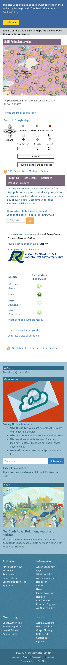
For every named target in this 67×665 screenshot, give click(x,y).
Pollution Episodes (19, 183)
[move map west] (5, 130)
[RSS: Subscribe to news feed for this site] (8, 348)
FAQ (38, 570)
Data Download (44, 626)
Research (41, 581)
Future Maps (10, 578)
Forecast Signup (45, 604)
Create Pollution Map (14, 581)
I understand (11, 22)
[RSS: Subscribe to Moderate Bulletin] (5, 171)
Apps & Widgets (45, 622)
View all (36, 156)
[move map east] (14, 130)
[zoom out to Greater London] (9, 130)
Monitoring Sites (12, 626)
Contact (16, 656)
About (25, 656)
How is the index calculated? (20, 112)
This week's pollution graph (23, 330)
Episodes (8, 585)
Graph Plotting (44, 630)
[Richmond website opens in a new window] (35, 256)
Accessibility (38, 656)
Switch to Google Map (16, 120)
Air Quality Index (45, 608)
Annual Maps (10, 574)
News (39, 589)
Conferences (43, 600)
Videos (40, 585)
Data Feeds (42, 634)
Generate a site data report (23, 335)
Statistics (46, 177)
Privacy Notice (28, 661)
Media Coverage (45, 593)
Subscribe (56, 461)
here (13, 454)
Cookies (50, 656)
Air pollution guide (46, 578)
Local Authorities (12, 622)
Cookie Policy (10, 12)
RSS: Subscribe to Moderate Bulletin (28, 171)
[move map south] (9, 135)
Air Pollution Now (12, 566)
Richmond (34, 249)
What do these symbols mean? (25, 319)
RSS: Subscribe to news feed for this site (34, 348)
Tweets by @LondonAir (16, 372)
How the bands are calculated (36, 164)
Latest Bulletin (11, 630)
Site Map (42, 661)
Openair (40, 641)
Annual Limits (10, 634)
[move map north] (9, 126)
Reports (41, 596)
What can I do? (44, 574)
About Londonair (45, 566)
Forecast (8, 570)
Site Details (30, 177)
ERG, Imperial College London (37, 652)
